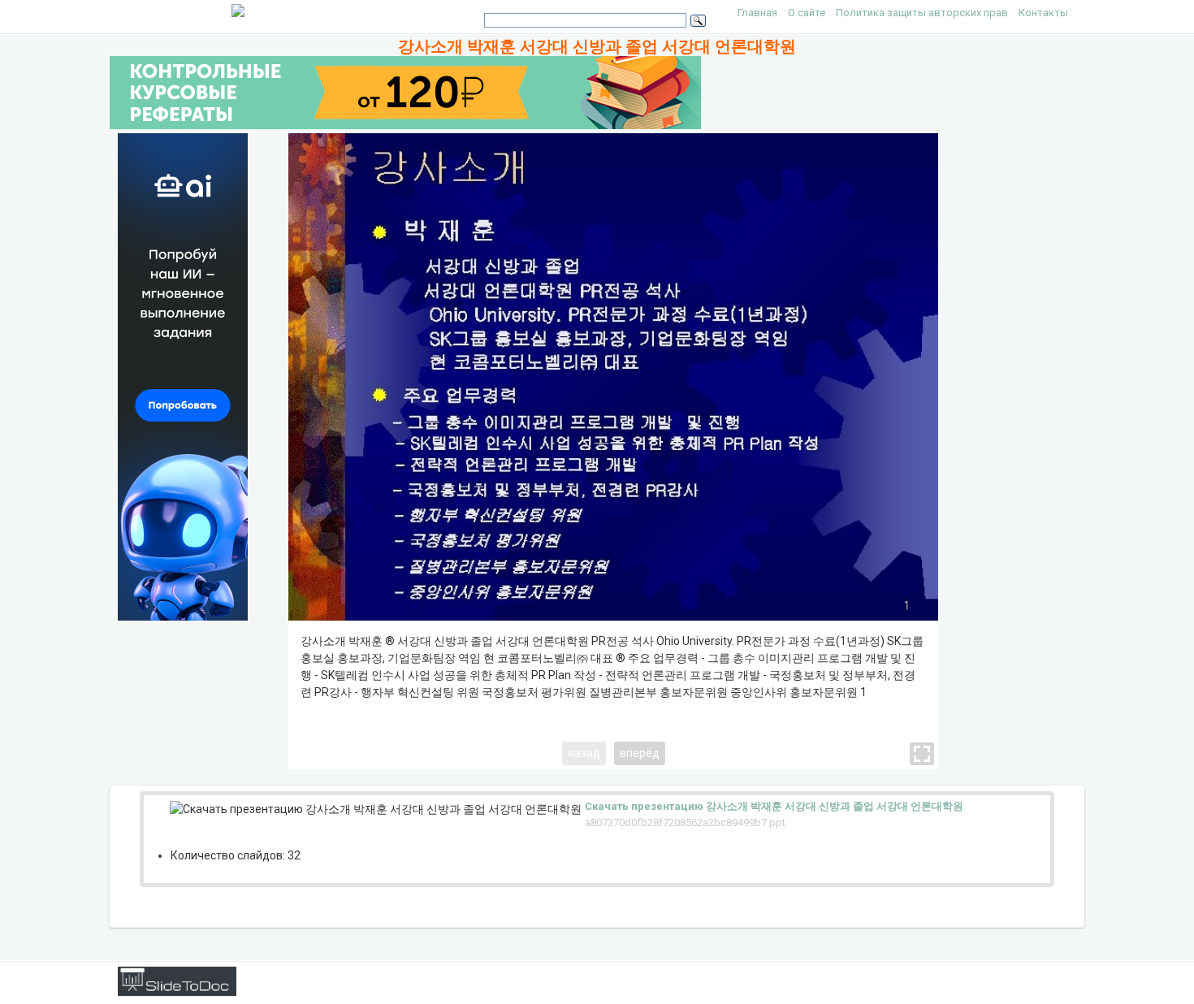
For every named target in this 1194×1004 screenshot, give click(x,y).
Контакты (1043, 12)
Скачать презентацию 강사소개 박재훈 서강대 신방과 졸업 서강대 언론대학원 (774, 806)
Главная (757, 12)
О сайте (806, 12)
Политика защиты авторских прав (922, 12)
